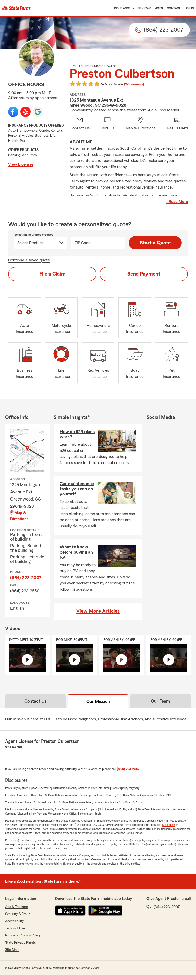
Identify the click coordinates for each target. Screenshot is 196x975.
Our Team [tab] (160, 701)
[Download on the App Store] (70, 910)
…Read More (177, 201)
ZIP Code (82, 243)
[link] (16, 8)
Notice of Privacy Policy (23, 935)
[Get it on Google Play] (105, 910)
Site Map (12, 950)
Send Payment (143, 274)
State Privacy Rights (20, 942)
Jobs (159, 8)
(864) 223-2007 (25, 577)
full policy (168, 824)
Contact (173, 8)
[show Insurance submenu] (133, 8)
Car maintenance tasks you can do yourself (77, 488)
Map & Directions (19, 516)
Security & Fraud (18, 914)
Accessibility (14, 921)
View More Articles (98, 611)
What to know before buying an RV (76, 552)
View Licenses (20, 164)
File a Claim (52, 274)
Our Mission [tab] (98, 701)
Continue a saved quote (29, 260)
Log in (189, 8)
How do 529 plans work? (77, 434)
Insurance (122, 8)
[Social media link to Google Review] (38, 112)
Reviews (144, 8)
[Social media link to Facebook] (13, 112)
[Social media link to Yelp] (25, 112)
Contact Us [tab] (35, 701)
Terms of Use (15, 928)
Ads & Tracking (16, 907)
